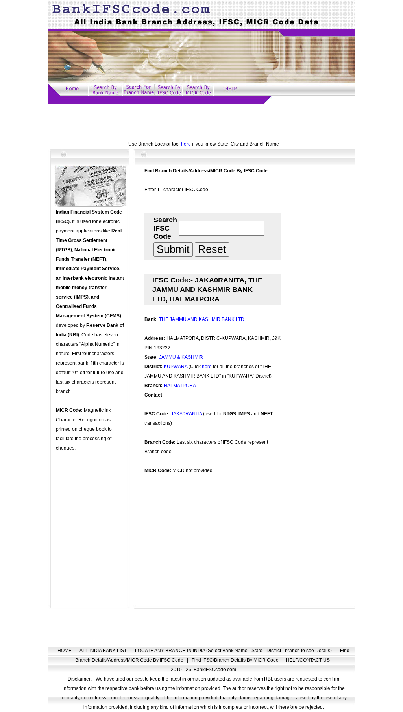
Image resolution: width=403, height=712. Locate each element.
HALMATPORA (180, 385)
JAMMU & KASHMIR (181, 357)
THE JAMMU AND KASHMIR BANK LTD (201, 319)
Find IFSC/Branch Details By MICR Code (236, 660)
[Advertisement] (201, 121)
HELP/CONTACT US (308, 660)
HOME (65, 650)
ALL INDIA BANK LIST (103, 650)
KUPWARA (175, 366)
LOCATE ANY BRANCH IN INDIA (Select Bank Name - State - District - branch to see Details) (234, 650)
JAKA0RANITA (186, 414)
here (186, 144)
